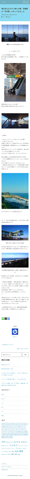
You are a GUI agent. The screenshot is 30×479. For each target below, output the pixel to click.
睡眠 (3, 437)
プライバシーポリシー (7, 466)
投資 (26, 432)
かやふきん (9, 426)
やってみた (5, 429)
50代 (3, 424)
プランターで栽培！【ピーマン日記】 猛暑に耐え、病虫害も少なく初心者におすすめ (15, 384)
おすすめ (19, 424)
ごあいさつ (4, 463)
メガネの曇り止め (18, 432)
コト (4, 16)
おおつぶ (15, 336)
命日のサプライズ (6, 364)
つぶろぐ (15, 426)
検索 (25, 354)
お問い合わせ (5, 469)
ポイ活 (11, 432)
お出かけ (9, 16)
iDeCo (13, 424)
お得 (3, 394)
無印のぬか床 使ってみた (7, 368)
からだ (3, 398)
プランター (5, 432)
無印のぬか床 (18, 434)
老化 (7, 437)
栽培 (12, 434)
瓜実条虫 (25, 434)
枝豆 (8, 434)
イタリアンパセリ (13, 429)
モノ (3, 411)
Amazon (8, 424)
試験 (11, 437)
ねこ (3, 407)
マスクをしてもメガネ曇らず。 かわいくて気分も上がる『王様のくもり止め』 (15, 374)
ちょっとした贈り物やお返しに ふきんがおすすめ (14, 379)
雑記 (3, 415)
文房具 (4, 434)
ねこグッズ (22, 426)
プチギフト (23, 429)
